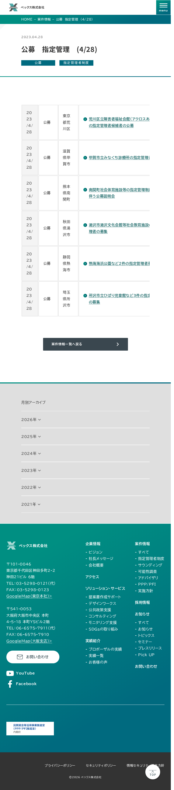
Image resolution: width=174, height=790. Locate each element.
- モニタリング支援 (101, 622)
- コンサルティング (101, 616)
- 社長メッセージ (100, 558)
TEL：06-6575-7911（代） (31, 628)
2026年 (28, 419)
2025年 (28, 436)
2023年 (28, 470)
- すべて (142, 552)
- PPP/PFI (145, 584)
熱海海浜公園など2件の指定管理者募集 (122, 263)
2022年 (28, 487)
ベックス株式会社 (32, 7)
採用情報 (142, 602)
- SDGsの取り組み (102, 629)
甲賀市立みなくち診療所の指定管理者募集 (124, 157)
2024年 (28, 453)
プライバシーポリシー (60, 765)
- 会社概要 (95, 565)
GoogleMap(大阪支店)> (29, 641)
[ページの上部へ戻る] (152, 772)
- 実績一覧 (95, 655)
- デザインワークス (101, 603)
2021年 (28, 504)
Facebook (26, 684)
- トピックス (145, 635)
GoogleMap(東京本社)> (29, 596)
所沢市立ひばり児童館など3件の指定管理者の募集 (126, 299)
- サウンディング (149, 565)
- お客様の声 (97, 662)
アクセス (92, 577)
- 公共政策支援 (98, 610)
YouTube (25, 673)
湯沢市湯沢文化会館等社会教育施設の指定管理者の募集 (126, 228)
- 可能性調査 (146, 571)
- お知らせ (144, 629)
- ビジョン (94, 552)
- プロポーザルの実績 (104, 649)
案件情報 (44, 19)
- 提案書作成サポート (103, 597)
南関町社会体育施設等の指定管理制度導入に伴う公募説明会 (126, 193)
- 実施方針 (144, 591)
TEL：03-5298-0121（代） (31, 583)
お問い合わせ (37, 657)
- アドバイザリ (146, 578)
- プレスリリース (148, 648)
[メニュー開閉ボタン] (163, 7)
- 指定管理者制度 (149, 558)
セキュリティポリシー (101, 765)
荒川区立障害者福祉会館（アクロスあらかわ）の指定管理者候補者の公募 (126, 122)
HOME (27, 19)
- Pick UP (145, 655)
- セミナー (143, 642)
